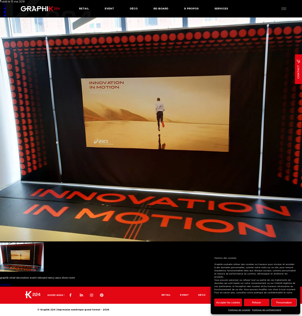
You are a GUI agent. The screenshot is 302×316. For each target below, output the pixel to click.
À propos (191, 8)
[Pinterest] (102, 295)
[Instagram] (91, 295)
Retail (84, 8)
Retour (6, 285)
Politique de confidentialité (266, 310)
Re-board (160, 8)
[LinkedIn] (81, 295)
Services (221, 8)
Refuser (256, 302)
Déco (134, 8)
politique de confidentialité (268, 293)
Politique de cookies (239, 310)
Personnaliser (284, 302)
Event (109, 8)
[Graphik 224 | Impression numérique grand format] (32, 295)
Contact (298, 72)
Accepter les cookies (228, 302)
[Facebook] (71, 295)
